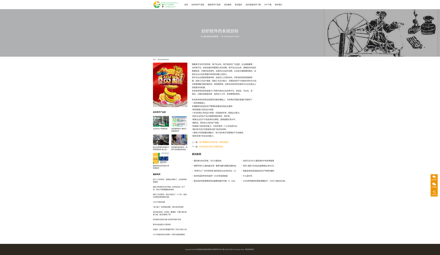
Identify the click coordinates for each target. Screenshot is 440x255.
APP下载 (267, 4)
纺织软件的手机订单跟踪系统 (211, 146)
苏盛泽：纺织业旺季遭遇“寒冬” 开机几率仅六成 (170, 229)
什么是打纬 (247, 176)
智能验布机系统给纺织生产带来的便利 (258, 171)
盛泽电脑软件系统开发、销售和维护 (214, 142)
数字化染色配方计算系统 (162, 224)
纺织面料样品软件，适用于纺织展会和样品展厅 (179, 148)
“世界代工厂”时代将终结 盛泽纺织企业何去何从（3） (215, 171)
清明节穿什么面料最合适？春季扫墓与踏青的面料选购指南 (216, 166)
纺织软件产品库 (197, 4)
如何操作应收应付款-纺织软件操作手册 (167, 219)
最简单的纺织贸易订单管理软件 (161, 167)
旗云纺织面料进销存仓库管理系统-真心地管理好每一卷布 (161, 148)
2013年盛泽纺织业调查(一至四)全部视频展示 (169, 234)
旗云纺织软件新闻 (211, 36)
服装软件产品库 (214, 4)
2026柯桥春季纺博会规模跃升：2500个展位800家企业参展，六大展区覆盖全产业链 (265, 181)
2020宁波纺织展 (159, 202)
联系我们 (278, 4)
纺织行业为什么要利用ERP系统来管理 (258, 161)
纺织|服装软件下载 (253, 4)
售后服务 (238, 4)
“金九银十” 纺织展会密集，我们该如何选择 (168, 207)
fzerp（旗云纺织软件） (248, 249)
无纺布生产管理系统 (160, 129)
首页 (186, 4)
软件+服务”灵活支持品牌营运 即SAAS (258, 166)
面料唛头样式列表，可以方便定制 (207, 161)
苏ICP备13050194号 (225, 249)
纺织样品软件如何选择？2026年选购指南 (211, 176)
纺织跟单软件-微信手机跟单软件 (178, 130)
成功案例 (227, 4)
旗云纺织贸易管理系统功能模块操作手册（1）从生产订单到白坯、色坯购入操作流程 (216, 181)
